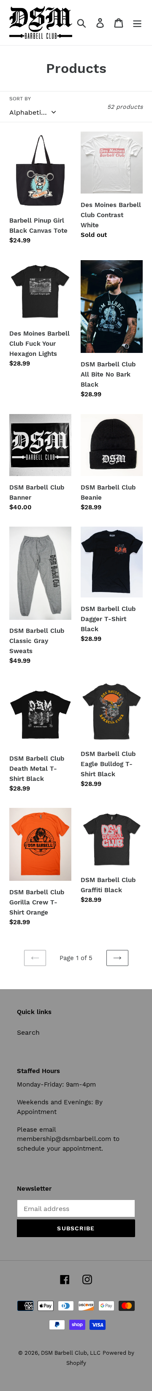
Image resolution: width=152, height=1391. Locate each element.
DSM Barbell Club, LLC (70, 1353)
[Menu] (137, 22)
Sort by (20, 99)
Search (28, 1032)
